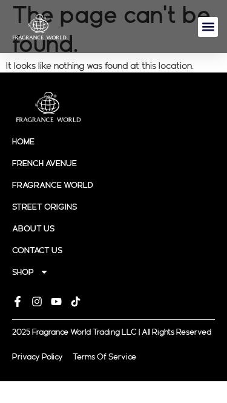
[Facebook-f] (17, 301)
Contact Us (37, 250)
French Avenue (44, 163)
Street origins (44, 206)
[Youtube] (56, 301)
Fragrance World (52, 185)
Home (23, 141)
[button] (208, 27)
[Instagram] (36, 301)
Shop (23, 272)
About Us (33, 228)
